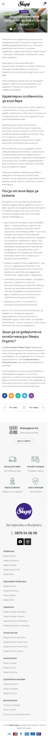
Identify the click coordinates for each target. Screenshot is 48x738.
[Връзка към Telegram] (24, 395)
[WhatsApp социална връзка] (18, 395)
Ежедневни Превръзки (14, 581)
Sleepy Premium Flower (13, 651)
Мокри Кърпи (10, 658)
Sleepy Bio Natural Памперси (15, 621)
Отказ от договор (11, 705)
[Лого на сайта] (24, 4)
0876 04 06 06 (26, 532)
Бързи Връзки (10, 700)
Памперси (8, 607)
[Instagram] (27, 541)
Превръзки (8, 551)
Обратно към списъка (24, 407)
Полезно (24, 12)
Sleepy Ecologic (10, 565)
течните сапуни (9, 362)
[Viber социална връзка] (31, 395)
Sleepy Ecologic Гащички (14, 616)
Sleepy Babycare (10, 684)
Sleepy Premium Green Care (15, 646)
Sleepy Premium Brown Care (15, 642)
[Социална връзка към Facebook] (4, 395)
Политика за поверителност (16, 714)
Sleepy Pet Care (10, 693)
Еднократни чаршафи (14, 679)
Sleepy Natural (9, 555)
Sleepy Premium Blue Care (14, 637)
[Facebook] (20, 541)
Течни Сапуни (10, 632)
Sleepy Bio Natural (11, 560)
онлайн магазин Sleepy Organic (17, 347)
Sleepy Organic (9, 595)
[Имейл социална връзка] (11, 395)
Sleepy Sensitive (10, 672)
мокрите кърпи (31, 359)
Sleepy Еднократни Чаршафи (16, 625)
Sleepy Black (8, 574)
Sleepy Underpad (10, 688)
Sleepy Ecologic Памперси (14, 611)
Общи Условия (9, 709)
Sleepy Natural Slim (11, 569)
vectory (16, 29)
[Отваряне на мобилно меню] (3, 4)
